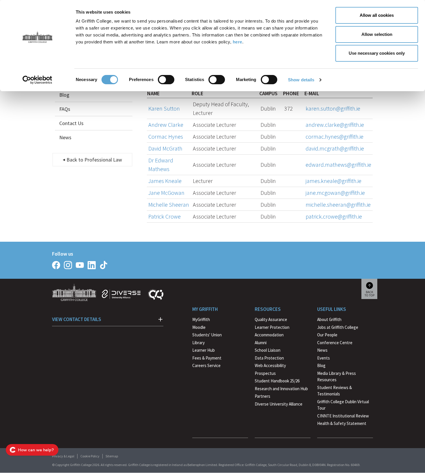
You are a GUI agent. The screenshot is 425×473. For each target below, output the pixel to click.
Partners (262, 396)
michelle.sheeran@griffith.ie (338, 204)
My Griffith (205, 309)
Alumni (261, 342)
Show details (301, 79)
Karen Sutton (164, 108)
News (65, 137)
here (237, 41)
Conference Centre (334, 342)
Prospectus (265, 373)
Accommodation (269, 335)
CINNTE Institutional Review (343, 416)
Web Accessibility (270, 365)
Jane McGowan (166, 192)
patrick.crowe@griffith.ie (334, 216)
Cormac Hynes (165, 136)
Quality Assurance (271, 319)
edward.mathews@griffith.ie (338, 164)
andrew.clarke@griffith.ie (335, 124)
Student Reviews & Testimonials (334, 391)
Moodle (199, 327)
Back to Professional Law (94, 159)
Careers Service (206, 365)
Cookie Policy (89, 456)
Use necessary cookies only (377, 53)
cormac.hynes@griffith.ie (334, 136)
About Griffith (329, 319)
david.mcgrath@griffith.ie (335, 148)
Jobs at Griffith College (337, 327)
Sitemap (112, 456)
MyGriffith (201, 319)
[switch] (166, 79)
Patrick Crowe (164, 216)
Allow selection (376, 34)
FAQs (64, 109)
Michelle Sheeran (168, 204)
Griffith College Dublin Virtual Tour (343, 405)
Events (323, 358)
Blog (64, 94)
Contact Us (71, 123)
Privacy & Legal (63, 456)
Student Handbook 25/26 (277, 381)
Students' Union (207, 335)
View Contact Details (76, 319)
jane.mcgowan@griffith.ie (335, 192)
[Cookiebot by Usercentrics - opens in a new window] (37, 80)
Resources (268, 309)
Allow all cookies (377, 15)
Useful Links (331, 309)
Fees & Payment (206, 358)
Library (198, 342)
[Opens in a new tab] (56, 265)
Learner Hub (203, 350)
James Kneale (165, 180)
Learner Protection (272, 327)
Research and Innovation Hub (281, 388)
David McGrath (165, 148)
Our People (327, 335)
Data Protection (269, 358)
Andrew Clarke (165, 124)
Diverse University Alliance (278, 404)
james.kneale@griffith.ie (333, 180)
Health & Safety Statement (341, 424)
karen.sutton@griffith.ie (333, 108)
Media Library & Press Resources (336, 377)
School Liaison (267, 350)
